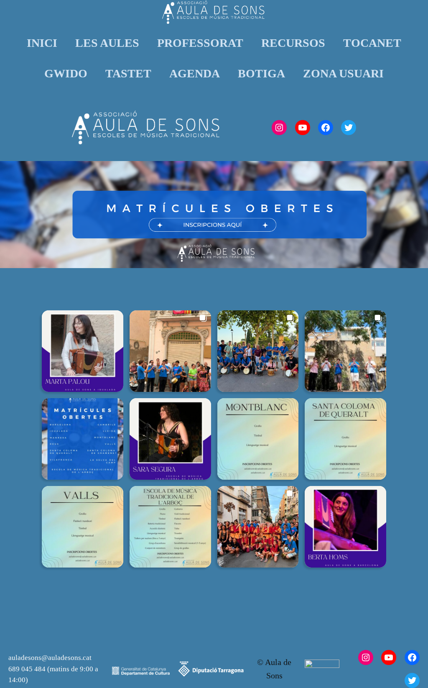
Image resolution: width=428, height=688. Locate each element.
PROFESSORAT (200, 42)
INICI (42, 42)
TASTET (128, 73)
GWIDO (65, 73)
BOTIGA (261, 73)
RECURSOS (293, 42)
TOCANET (372, 42)
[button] (82, 351)
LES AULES (107, 42)
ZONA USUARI (343, 73)
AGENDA (194, 73)
